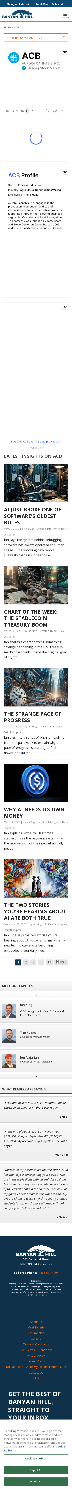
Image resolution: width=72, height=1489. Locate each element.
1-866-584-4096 (48, 1273)
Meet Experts (36, 1327)
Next (61, 962)
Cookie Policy (36, 1361)
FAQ (36, 1378)
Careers (36, 1338)
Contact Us (36, 1372)
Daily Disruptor (12, 732)
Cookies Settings (36, 1458)
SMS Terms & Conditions (36, 1350)
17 (49, 962)
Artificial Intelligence (48, 529)
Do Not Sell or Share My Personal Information (36, 1367)
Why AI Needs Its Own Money (34, 812)
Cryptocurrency (48, 631)
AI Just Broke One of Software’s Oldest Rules (32, 516)
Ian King (26, 1005)
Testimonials (36, 1333)
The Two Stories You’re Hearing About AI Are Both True (35, 911)
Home (7, 27)
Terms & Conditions (36, 1344)
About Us (36, 1322)
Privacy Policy (36, 1355)
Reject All (36, 1470)
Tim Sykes (28, 1033)
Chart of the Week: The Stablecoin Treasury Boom (30, 618)
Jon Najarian (29, 1057)
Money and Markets (18, 4)
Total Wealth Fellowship (50, 4)
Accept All (35, 1481)
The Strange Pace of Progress (32, 716)
